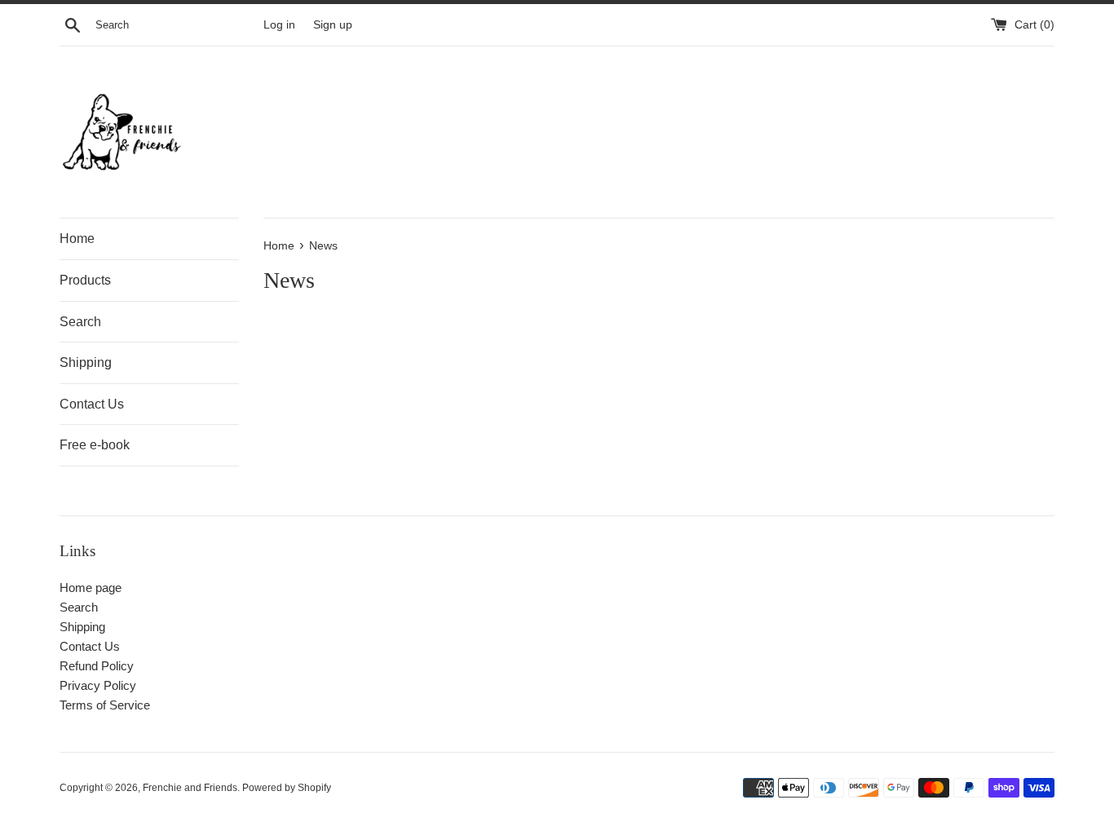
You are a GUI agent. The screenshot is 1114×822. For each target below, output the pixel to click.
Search (80, 322)
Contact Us (92, 404)
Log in (279, 25)
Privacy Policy (98, 685)
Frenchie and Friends (190, 787)
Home (77, 238)
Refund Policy (97, 666)
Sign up (332, 25)
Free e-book (95, 445)
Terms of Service (105, 705)
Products (85, 280)
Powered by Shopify (286, 787)
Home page (91, 587)
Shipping (86, 362)
